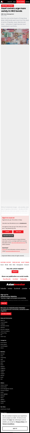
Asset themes (25, 262)
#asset (2, 264)
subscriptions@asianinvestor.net (18, 242)
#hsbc (14, 264)
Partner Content (6, 262)
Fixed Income (16, 262)
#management (20, 264)
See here (4, 249)
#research (26, 264)
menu (27, 2)
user (14, 2)
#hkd (10, 264)
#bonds (6, 264)
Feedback (15, 271)
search (10, 2)
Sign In (7, 231)
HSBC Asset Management (7, 14)
